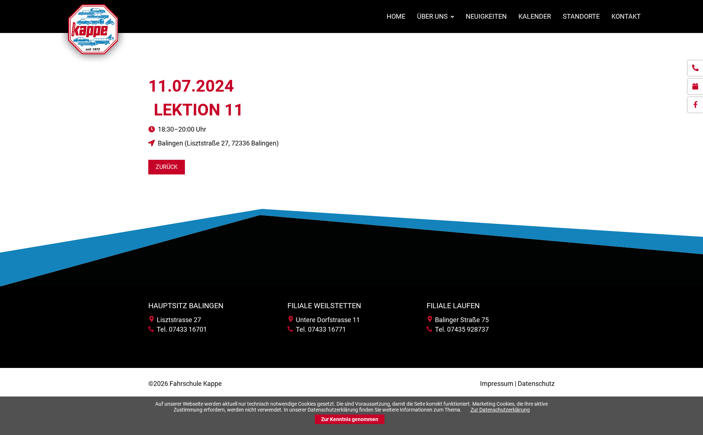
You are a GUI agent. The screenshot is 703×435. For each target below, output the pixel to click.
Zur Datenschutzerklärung (500, 410)
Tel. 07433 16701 (180, 329)
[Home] (93, 63)
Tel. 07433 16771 (319, 329)
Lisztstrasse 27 (177, 320)
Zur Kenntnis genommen (349, 419)
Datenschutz (536, 383)
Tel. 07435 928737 (460, 329)
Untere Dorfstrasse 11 (326, 320)
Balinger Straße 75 (460, 320)
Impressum (496, 383)
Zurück (167, 166)
